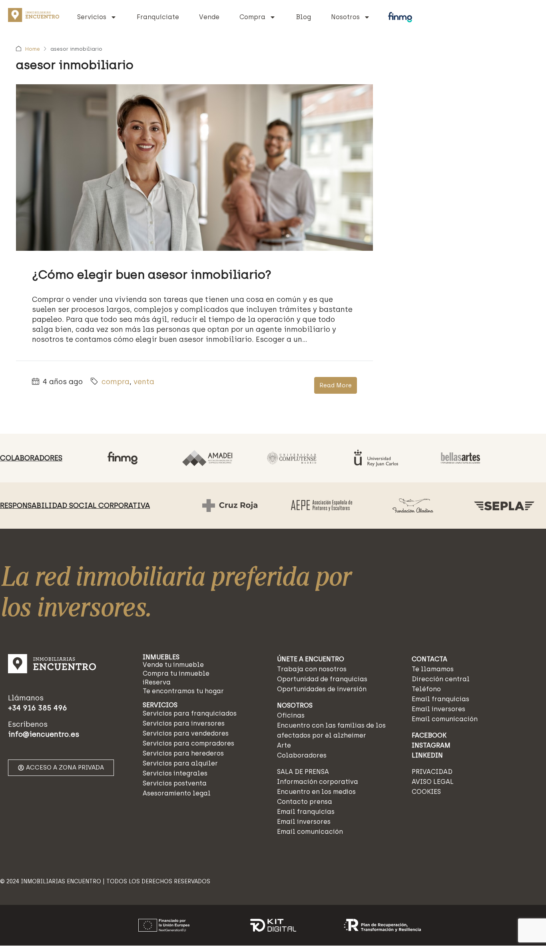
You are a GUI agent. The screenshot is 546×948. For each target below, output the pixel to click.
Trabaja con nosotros (312, 669)
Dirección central (441, 679)
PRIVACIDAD (432, 771)
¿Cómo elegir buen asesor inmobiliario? (151, 274)
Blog (303, 17)
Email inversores (304, 821)
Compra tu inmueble (176, 673)
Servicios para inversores (184, 723)
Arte (284, 745)
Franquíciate (158, 17)
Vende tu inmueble (173, 664)
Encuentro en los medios (316, 791)
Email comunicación (310, 831)
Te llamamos (433, 669)
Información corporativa (317, 781)
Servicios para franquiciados (190, 713)
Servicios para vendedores (186, 733)
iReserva (157, 682)
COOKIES (426, 791)
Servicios (91, 17)
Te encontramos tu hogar (183, 691)
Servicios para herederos (183, 753)
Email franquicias (306, 811)
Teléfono (426, 689)
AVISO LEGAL (433, 781)
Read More (335, 385)
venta (144, 381)
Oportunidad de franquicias (322, 679)
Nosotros (345, 17)
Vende (209, 17)
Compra (252, 17)
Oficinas (291, 715)
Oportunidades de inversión (322, 689)
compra (116, 381)
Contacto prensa (304, 801)
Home (32, 49)
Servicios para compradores (188, 743)
